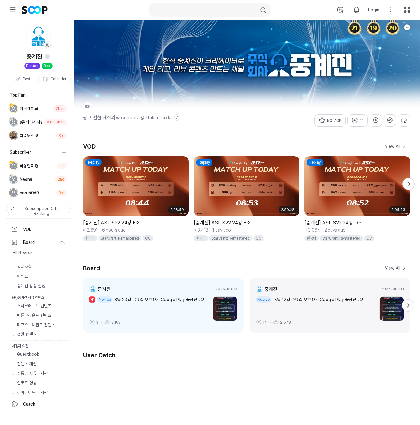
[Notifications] (356, 10)
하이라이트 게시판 (32, 392)
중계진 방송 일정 (31, 285)
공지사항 (24, 266)
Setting (391, 10)
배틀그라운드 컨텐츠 (34, 315)
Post (26, 79)
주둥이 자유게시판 (32, 373)
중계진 (104, 289)
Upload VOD (340, 10)
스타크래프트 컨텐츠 (34, 305)
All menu (407, 10)
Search (263, 10)
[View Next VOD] (408, 184)
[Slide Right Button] (408, 305)
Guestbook (28, 354)
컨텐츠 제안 (27, 363)
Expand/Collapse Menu (13, 9)
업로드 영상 (27, 382)
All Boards (23, 252)
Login (373, 10)
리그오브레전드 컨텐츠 (36, 324)
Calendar (58, 79)
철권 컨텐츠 (27, 334)
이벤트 (22, 276)
